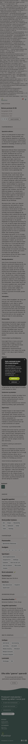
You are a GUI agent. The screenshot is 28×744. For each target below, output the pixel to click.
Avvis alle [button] (14, 382)
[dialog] (14, 372)
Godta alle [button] (14, 378)
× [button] (24, 359)
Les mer (16, 375)
